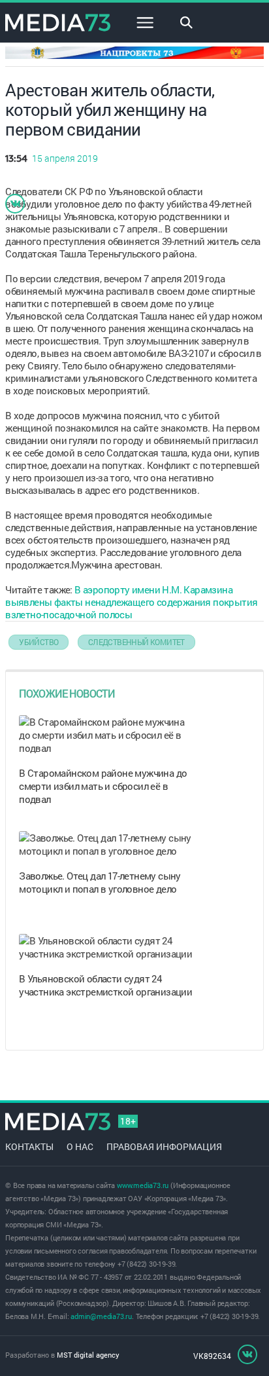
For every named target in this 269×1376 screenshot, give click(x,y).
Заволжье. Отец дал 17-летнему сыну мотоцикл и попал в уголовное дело (100, 882)
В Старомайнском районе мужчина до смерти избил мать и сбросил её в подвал (103, 786)
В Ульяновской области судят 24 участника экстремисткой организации (105, 985)
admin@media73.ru (101, 1316)
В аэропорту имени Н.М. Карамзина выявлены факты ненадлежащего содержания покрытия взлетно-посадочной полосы (131, 602)
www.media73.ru (142, 1185)
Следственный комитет (136, 642)
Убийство (38, 642)
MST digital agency (88, 1355)
